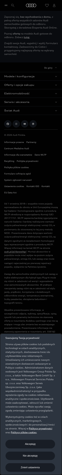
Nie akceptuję (30, 455)
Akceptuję (30, 444)
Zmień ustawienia (30, 467)
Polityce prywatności (40, 428)
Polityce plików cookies (24, 432)
